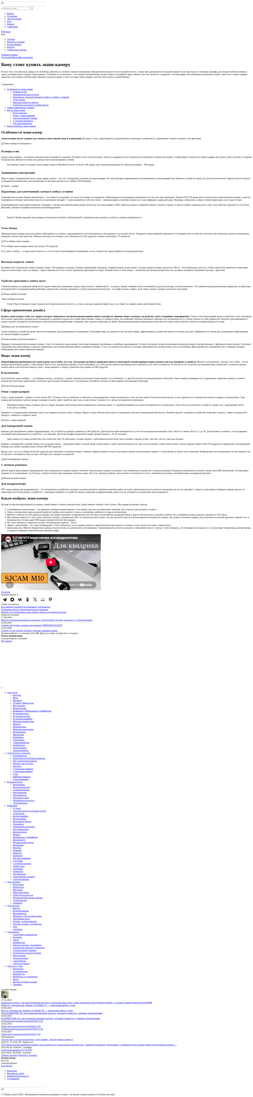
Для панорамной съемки (25, 118)
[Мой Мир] (42, 599)
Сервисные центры (16, 50)
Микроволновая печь (23, 721)
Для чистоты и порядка (18, 753)
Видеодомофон (20, 816)
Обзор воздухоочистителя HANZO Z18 (20, 1034)
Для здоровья (13, 882)
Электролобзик (20, 958)
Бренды (11, 47)
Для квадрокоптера (22, 123)
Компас (16, 834)
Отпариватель (20, 755)
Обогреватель (20, 795)
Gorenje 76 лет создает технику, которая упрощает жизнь (29, 630)
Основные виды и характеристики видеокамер (24, 609)
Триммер (17, 984)
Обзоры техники (9, 1055)
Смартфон (18, 869)
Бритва (16, 908)
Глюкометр (18, 824)
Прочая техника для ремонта (27, 945)
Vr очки (17, 808)
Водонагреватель (21, 787)
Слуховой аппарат (22, 863)
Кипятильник (20, 708)
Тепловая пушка (21, 798)
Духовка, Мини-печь (23, 703)
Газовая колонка (21, 790)
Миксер (17, 724)
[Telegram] (4, 599)
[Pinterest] (50, 599)
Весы (15, 698)
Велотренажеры (21, 911)
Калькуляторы (14, 44)
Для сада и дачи (15, 966)
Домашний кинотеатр (24, 826)
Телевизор (18, 871)
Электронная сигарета (24, 876)
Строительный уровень (24, 950)
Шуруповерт (19, 955)
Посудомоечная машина (25, 761)
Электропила (19, 961)
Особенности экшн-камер (20, 89)
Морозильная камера (23, 729)
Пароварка (18, 737)
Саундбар (17, 861)
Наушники (18, 845)
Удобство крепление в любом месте (30, 105)
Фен (15, 926)
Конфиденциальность (18, 1076)
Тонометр (18, 903)
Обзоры (11, 39)
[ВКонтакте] (19, 599)
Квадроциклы (20, 832)
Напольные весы (21, 919)
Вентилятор (19, 784)
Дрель (16, 940)
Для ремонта (13, 932)
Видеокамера (26, 57)
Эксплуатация (14, 19)
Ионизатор (18, 884)
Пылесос (17, 766)
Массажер (18, 890)
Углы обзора (19, 100)
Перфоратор (19, 942)
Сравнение (12, 26)
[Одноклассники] (27, 599)
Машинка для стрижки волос (27, 916)
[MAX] (12, 599)
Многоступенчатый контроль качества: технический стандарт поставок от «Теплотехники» (47, 620)
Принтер (17, 853)
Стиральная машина (23, 769)
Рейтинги (6, 31)
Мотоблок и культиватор (25, 976)
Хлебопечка (19, 745)
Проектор (18, 855)
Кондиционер (20, 792)
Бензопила (18, 969)
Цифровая (15, 57)
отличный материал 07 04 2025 (16, 1050)
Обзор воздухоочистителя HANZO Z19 (20, 1026)
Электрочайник (21, 750)
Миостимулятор (21, 892)
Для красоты (13, 905)
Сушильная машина (23, 771)
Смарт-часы (19, 866)
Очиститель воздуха (23, 895)
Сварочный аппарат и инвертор (29, 947)
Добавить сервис (9, 54)
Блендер (17, 695)
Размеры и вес (20, 92)
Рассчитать (6, 641)
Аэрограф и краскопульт (25, 934)
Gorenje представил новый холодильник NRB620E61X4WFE (31, 625)
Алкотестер (18, 813)
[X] (35, 599)
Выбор (10, 13)
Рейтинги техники (27, 1055)
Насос (16, 979)
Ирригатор (18, 887)
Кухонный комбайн (22, 719)
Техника (5, 57)
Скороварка (19, 740)
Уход (9, 21)
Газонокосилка (20, 971)
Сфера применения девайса (21, 107)
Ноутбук (17, 847)
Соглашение (13, 1078)
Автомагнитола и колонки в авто (29, 811)
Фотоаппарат (19, 874)
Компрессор (19, 974)
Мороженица (19, 726)
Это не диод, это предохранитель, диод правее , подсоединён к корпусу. (37, 1039)
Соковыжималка (21, 742)
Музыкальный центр (23, 842)
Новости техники (16, 42)
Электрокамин (20, 803)
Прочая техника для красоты (27, 924)
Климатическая (14, 782)
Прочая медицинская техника (28, 897)
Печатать (5, 592)
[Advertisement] (126, 664)
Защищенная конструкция (26, 94)
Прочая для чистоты (23, 763)
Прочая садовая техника (25, 982)
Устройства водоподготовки (27, 953)
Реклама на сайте (15, 1073)
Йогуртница (19, 705)
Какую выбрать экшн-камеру (21, 126)
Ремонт (10, 24)
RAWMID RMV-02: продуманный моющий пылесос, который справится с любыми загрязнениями (50, 1018)
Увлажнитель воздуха (23, 800)
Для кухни (12, 692)
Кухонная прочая (21, 716)
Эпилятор (18, 929)
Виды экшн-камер (16, 110)
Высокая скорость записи (25, 102)
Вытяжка (17, 700)
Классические (20, 113)
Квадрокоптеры (21, 829)
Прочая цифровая (21, 858)
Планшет (17, 850)
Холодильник (20, 748)
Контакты (12, 1071)
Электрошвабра (21, 779)
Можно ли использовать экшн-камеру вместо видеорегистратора (33, 612)
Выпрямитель (20, 913)
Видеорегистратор (22, 821)
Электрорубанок (21, 963)
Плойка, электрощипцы (25, 921)
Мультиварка (19, 732)
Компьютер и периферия (25, 837)
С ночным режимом (23, 121)
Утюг (15, 774)
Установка (12, 16)
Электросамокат (21, 879)
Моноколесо (19, 840)
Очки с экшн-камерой (24, 115)
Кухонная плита (21, 713)
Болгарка (17, 937)
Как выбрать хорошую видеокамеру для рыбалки (25, 607)
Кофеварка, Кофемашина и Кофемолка (32, 711)
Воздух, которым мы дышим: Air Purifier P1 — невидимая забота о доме (37, 1010)
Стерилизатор (20, 900)
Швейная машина (22, 776)
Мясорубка (18, 734)
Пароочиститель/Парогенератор (29, 758)
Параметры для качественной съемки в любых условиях (41, 97)
